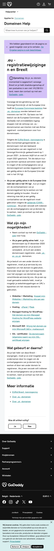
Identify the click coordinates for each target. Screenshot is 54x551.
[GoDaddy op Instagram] (11, 503)
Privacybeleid (27, 512)
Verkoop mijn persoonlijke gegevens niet (27, 517)
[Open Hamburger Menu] (3, 4)
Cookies (39, 512)
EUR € (46, 496)
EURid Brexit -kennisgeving (30, 140)
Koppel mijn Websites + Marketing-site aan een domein (28, 299)
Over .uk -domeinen (21, 401)
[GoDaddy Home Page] (13, 485)
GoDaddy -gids (16, 94)
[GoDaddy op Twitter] (24, 503)
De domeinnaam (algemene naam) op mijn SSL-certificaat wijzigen (28, 337)
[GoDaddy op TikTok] (17, 503)
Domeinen (19, 18)
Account (6, 469)
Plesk (31, 307)
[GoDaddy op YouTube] (30, 503)
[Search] (47, 30)
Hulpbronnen (8, 455)
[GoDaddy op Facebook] (4, 503)
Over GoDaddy (9, 441)
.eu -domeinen (13, 111)
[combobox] (24, 30)
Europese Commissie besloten (29, 108)
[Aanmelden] (43, 4)
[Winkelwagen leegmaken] (49, 4)
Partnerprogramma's (11, 462)
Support (6, 448)
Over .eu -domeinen (21, 397)
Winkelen (6, 475)
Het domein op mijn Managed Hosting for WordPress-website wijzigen (26, 318)
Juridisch (15, 512)
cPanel (24, 307)
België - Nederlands (11, 496)
